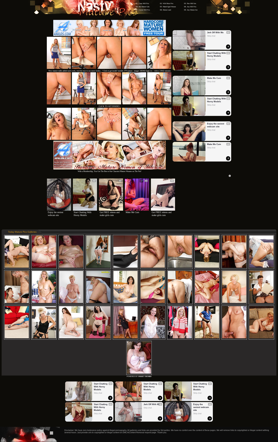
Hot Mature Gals (144, 7)
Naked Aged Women (169, 7)
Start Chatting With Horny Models (217, 54)
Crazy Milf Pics (144, 3)
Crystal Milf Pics (144, 10)
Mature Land (167, 10)
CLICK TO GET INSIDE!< (109, 106)
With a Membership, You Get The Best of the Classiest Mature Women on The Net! (109, 171)
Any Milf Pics (191, 7)
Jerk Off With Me (215, 32)
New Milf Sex (191, 3)
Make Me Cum (214, 78)
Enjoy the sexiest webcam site (216, 125)
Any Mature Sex (192, 10)
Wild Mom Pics (168, 3)
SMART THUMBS (145, 376)
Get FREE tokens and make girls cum (110, 213)
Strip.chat (211, 36)
